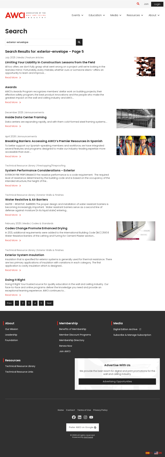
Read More (13, 77)
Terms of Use (84, 410)
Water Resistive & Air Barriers (26, 199)
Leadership (11, 334)
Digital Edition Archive (125, 329)
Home (61, 410)
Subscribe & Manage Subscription (132, 335)
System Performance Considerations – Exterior (40, 170)
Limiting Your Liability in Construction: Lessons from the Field (50, 62)
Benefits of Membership (72, 329)
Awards (11, 87)
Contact (70, 410)
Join (146, 4)
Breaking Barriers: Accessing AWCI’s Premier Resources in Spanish (53, 141)
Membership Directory (71, 340)
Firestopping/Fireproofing (51, 165)
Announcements (34, 112)
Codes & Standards (42, 223)
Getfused (88, 437)
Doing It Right (15, 280)
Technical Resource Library (20, 165)
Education (95, 15)
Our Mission (11, 329)
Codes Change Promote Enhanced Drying (36, 228)
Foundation (11, 340)
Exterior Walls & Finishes (50, 195)
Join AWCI (64, 351)
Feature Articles (35, 57)
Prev (9, 303)
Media (114, 15)
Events (76, 15)
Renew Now (65, 345)
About (152, 15)
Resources (133, 15)
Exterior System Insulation (24, 255)
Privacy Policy (100, 410)
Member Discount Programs (75, 334)
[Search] (79, 42)
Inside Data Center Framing (26, 117)
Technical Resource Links (19, 371)
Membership (68, 323)
